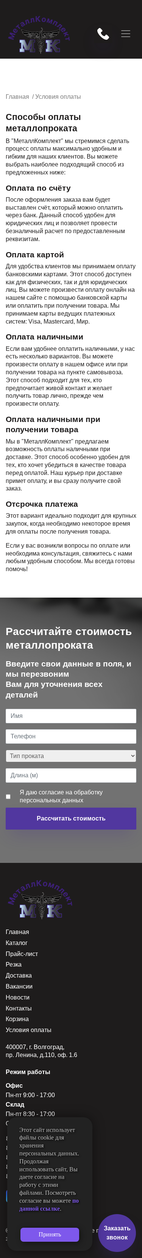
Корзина (17, 1019)
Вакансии (19, 986)
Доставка (19, 975)
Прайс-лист (22, 954)
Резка (14, 964)
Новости (18, 997)
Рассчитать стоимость (71, 818)
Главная (17, 932)
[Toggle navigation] (125, 33)
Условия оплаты (28, 1030)
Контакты (19, 1008)
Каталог (17, 943)
